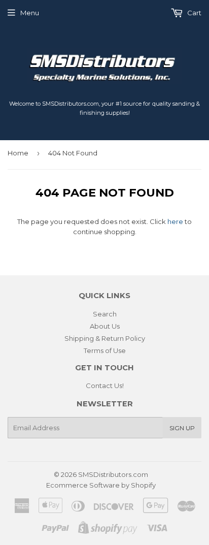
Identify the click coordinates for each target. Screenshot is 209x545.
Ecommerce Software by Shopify (101, 485)
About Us (105, 326)
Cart (193, 13)
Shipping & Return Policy (104, 338)
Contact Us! (105, 385)
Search (105, 314)
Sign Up (182, 428)
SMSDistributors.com (113, 474)
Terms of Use (105, 350)
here (175, 221)
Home (18, 153)
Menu (29, 13)
